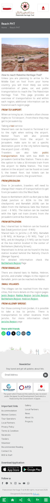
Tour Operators (8, 419)
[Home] (12, 500)
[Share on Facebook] (8, 333)
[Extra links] (4, 500)
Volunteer (5, 443)
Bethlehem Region (11, 263)
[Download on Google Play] (32, 469)
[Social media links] (21, 500)
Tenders (5, 439)
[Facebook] (2, 483)
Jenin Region (8, 296)
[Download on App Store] (11, 469)
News (27, 414)
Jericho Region (40, 296)
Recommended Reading (12, 447)
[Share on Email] (23, 333)
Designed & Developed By (22, 494)
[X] (11, 483)
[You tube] (24, 483)
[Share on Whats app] (3, 333)
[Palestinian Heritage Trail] (25, 9)
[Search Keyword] (29, 500)
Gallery (28, 406)
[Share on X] (13, 333)
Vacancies (6, 435)
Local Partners (8, 423)
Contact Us (6, 451)
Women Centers (8, 415)
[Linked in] (20, 483)
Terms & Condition (9, 431)
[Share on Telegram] (18, 333)
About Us (29, 418)
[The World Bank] (8, 387)
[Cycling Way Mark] (43, 8)
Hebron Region (30, 299)
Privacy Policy (7, 427)
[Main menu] (46, 500)
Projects (29, 422)
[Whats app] (28, 483)
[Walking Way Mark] (6, 8)
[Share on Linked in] (28, 333)
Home (4, 28)
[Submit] (45, 375)
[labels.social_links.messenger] (7, 483)
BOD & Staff (6, 455)
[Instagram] (15, 483)
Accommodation (9, 411)
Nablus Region (23, 296)
